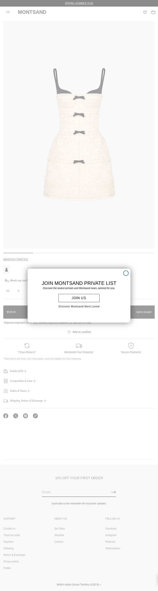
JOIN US (79, 298)
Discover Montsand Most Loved (79, 306)
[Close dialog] (125, 273)
